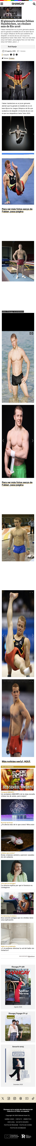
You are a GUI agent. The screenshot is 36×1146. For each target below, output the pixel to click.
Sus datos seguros (22, 1122)
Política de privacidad (11, 1125)
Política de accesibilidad (18, 1128)
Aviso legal (11, 1122)
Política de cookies (25, 1125)
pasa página (16, 211)
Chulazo (11, 58)
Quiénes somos (9, 1119)
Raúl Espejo (12, 47)
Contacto (18, 1119)
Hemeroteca (27, 1119)
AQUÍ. (27, 761)
